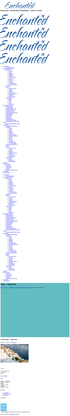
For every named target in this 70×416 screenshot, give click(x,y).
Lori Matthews (13, 342)
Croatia (6, 287)
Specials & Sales (6, 393)
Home (2, 287)
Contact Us (5, 395)
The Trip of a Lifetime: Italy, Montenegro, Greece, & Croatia (22, 287)
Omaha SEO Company (14, 414)
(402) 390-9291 (4, 376)
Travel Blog (5, 392)
